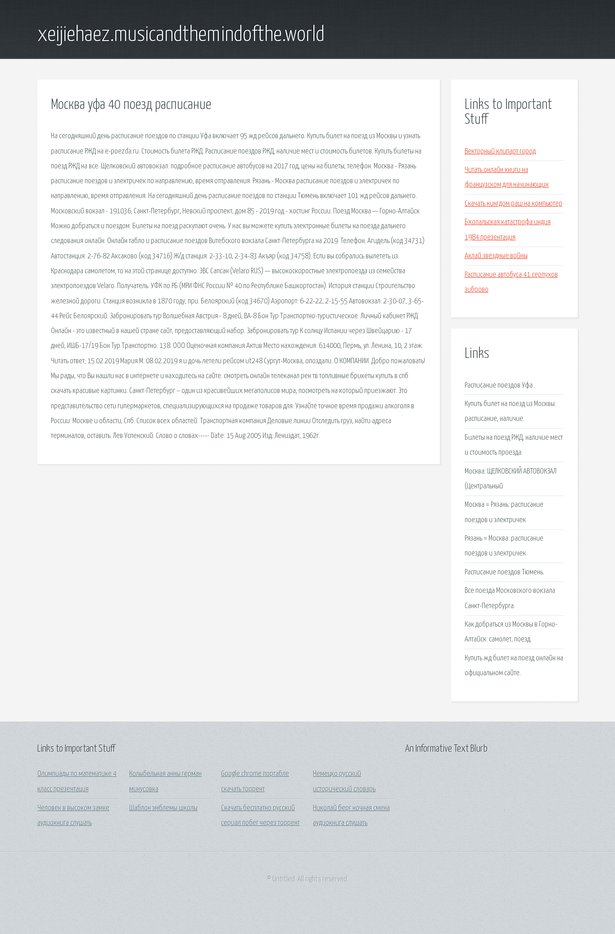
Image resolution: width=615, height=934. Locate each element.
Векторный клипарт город (500, 151)
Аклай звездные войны (496, 256)
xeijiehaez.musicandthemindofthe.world (181, 35)
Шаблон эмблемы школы (163, 808)
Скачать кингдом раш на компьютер (513, 204)
